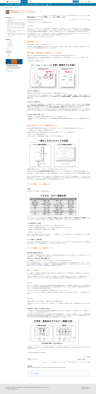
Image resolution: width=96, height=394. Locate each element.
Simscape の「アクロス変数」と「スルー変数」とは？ (46, 17)
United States (86, 388)
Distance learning (16, 45)
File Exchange (17, 4)
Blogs (47, 4)
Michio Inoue (34, 19)
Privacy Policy (19, 387)
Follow (88, 356)
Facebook (9, 53)
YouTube (8, 57)
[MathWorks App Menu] (89, 1)
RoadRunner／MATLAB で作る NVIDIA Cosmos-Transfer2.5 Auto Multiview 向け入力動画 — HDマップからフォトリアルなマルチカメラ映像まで (16, 23)
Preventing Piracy (26, 387)
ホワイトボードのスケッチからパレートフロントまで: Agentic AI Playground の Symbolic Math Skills (16, 27)
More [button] (51, 4)
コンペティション (16, 47)
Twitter (8, 55)
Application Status (34, 387)
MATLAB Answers (9, 4)
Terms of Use (41, 387)
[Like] (84, 356)
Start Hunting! (10, 71)
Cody (23, 4)
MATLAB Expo (16, 42)
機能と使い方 (36, 359)
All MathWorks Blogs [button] (8, 7)
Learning (30, 1)
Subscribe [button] (16, 7)
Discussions (36, 4)
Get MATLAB (75, 1)
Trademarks (13, 387)
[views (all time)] (69, 19)
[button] (86, 1)
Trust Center (8, 387)
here (41, 367)
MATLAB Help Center (15, 1)
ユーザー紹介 (16, 41)
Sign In (83, 2)
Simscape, (32, 359)
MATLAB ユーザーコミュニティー (23, 11)
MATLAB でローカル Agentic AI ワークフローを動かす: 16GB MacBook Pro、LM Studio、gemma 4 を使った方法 (16, 34)
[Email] (84, 359)
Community (24, 1)
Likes (81, 19)
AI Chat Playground (29, 4)
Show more (9, 49)
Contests (42, 4)
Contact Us (47, 387)
